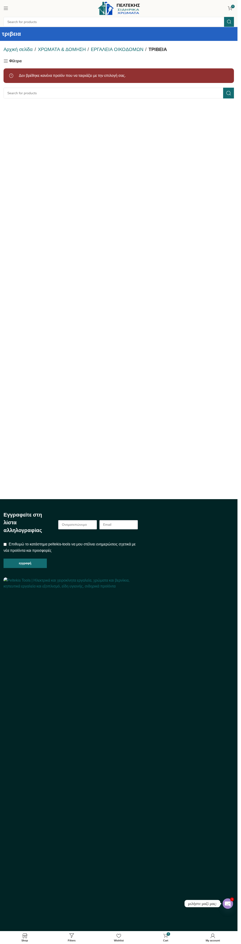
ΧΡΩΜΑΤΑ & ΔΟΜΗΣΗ (62, 49)
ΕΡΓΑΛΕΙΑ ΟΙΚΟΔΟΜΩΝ (117, 49)
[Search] (229, 22)
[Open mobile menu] (6, 8)
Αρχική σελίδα (18, 49)
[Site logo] (119, 8)
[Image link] (71, 753)
